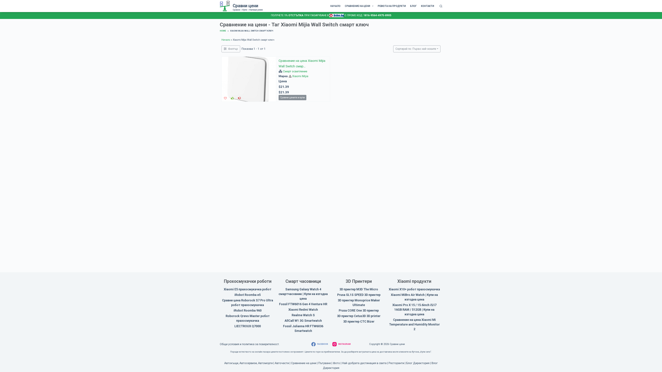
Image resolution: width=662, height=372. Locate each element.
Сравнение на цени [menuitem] (357, 6)
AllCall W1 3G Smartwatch (303, 320)
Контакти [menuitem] (427, 6)
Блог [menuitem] (413, 6)
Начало (226, 39)
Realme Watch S (303, 315)
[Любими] (225, 98)
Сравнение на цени (303, 363)
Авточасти (282, 363)
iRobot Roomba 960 (248, 310)
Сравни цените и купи (292, 97)
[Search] (441, 6)
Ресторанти (396, 363)
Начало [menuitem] (335, 6)
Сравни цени (245, 5)
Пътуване (324, 363)
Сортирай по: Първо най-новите (415, 48)
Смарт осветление (295, 71)
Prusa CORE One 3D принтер (359, 310)
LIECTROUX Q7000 (247, 326)
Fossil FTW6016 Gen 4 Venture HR (303, 304)
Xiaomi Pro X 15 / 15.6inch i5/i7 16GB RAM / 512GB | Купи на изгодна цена (414, 309)
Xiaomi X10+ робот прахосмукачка (414, 289)
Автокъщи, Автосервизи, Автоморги (248, 363)
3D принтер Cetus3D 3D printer (358, 316)
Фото (336, 363)
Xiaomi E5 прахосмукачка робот (247, 289)
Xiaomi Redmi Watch (303, 309)
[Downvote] (239, 98)
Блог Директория (417, 363)
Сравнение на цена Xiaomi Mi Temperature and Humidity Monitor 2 (414, 324)
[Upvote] (232, 98)
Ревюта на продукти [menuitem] (392, 6)
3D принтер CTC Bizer (358, 321)
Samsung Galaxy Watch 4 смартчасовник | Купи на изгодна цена (303, 293)
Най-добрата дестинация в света (364, 363)
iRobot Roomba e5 (247, 295)
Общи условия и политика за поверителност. (250, 344)
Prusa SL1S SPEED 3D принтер (358, 295)
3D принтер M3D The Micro (358, 289)
